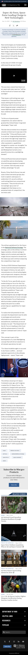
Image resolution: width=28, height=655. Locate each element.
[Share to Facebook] (10, 26)
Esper (4, 450)
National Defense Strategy (14, 247)
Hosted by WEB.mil (14, 653)
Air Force (5, 454)
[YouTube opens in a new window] (23, 641)
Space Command (17, 457)
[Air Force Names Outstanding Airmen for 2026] (14, 561)
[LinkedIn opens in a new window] (18, 641)
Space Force (6, 457)
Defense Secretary (15, 450)
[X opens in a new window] (5, 641)
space (4, 460)
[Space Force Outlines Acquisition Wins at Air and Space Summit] (14, 535)
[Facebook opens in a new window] (9, 641)
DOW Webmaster (16, 34)
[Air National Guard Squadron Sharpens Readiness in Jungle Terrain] (14, 509)
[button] (25, 5)
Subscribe (14, 485)
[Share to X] (14, 26)
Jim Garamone (16, 21)
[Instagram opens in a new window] (14, 641)
